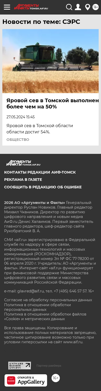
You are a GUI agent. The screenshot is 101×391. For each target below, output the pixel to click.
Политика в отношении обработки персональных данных (37, 307)
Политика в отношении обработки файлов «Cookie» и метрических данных (45, 316)
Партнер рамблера (49, 365)
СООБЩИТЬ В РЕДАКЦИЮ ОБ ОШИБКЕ (43, 187)
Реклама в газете (23, 179)
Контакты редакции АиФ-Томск (40, 172)
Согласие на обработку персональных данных (48, 300)
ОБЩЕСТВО (17, 139)
